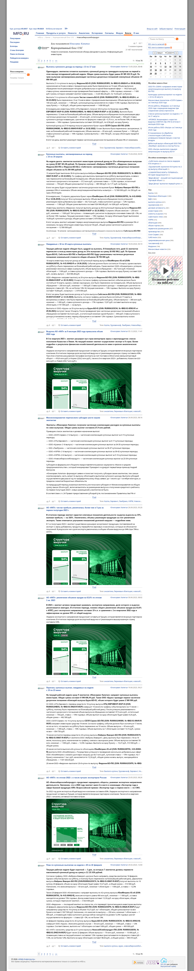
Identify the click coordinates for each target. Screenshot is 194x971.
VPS (162, 964)
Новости (72, 33)
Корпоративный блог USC (63, 37)
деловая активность (156, 208)
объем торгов (154, 225)
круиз (120, 946)
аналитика (108, 411)
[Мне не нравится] (140, 43)
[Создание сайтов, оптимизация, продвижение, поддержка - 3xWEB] (138, 962)
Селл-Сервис (153, 234)
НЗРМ (130, 501)
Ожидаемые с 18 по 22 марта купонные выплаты (68, 244)
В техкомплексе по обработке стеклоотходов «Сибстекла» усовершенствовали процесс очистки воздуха (164, 136)
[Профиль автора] (41, 68)
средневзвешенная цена (159, 240)
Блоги (128, 33)
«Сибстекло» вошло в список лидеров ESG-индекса (164, 162)
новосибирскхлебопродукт (135, 946)
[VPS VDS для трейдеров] (167, 960)
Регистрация (180, 29)
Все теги (151, 252)
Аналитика (84, 33)
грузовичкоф (153, 205)
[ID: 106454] (43, 47)
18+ (66, 29)
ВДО (150, 199)
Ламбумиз (126, 325)
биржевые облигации (123, 411)
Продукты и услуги (56, 33)
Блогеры (14, 46)
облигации (153, 223)
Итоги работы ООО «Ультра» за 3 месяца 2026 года (165, 128)
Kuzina (106, 237)
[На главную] (21, 34)
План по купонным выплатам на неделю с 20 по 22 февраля (74, 865)
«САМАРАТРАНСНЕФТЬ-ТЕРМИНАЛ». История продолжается (163, 173)
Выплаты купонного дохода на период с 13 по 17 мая (71, 67)
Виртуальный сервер (168, 966)
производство (154, 231)
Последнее (15, 42)
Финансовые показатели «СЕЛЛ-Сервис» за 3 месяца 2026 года (165, 101)
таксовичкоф (153, 243)
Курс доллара (19, 29)
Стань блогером (17, 50)
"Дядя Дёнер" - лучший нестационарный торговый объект (165, 179)
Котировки (97, 33)
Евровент (120, 148)
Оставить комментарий (71, 148)
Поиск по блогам (17, 54)
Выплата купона (111, 771)
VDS (165, 964)
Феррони (152, 246)
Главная (40, 33)
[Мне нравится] (134, 43)
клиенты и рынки (155, 214)
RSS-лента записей (156, 44)
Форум (119, 33)
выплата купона (111, 946)
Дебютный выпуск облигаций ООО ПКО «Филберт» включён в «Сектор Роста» (164, 144)
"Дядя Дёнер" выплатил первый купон (164, 183)
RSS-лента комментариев (159, 47)
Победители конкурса (19, 58)
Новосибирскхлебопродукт (88, 37)
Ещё (94, 144)
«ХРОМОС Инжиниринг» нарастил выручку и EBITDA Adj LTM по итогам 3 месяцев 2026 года (164, 121)
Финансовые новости (157, 249)
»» (56, 60)
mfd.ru (40, 37)
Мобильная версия (54, 29)
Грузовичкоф (109, 148)
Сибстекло (152, 237)
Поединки (14, 62)
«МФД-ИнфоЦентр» (26, 959)
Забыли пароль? (166, 29)
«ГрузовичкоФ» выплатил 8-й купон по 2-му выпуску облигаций (165, 167)
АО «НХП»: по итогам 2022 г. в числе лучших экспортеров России (76, 778)
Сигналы (109, 33)
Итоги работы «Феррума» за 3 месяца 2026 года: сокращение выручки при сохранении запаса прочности (164, 108)
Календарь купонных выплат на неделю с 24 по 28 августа (165, 95)
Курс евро (36, 29)
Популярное (15, 38)
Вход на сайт (152, 29)
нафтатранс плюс (155, 217)
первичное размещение (158, 228)
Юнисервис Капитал (79, 43)
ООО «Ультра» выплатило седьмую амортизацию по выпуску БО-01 (162, 150)
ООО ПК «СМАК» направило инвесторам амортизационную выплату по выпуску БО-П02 (165, 89)
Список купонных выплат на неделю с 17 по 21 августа (165, 115)
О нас (136, 33)
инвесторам (153, 211)
